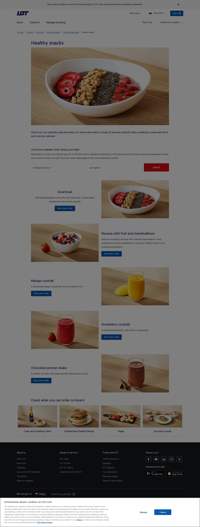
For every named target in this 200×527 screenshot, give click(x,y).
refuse (79, 520)
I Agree (163, 512)
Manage (143, 512)
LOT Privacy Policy (45, 522)
